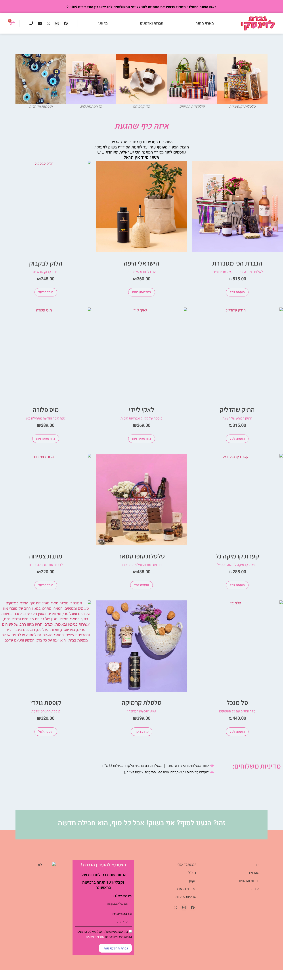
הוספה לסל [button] (237, 292)
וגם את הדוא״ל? (122, 914)
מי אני (103, 23)
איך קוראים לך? (122, 895)
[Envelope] (40, 23)
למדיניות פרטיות (95, 937)
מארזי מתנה (204, 23)
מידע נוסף (142, 731)
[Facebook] (65, 23)
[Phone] (31, 23)
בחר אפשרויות (141, 292)
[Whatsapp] (48, 23)
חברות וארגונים (151, 23)
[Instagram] (57, 23)
